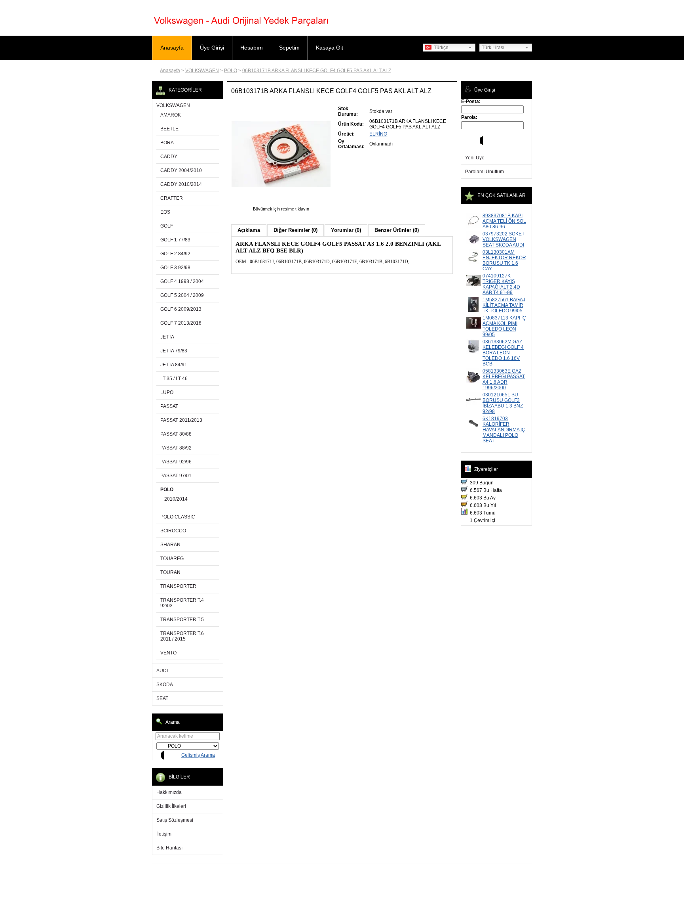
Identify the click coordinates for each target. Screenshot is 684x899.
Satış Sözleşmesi (174, 820)
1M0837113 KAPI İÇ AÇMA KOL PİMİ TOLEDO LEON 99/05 (504, 326)
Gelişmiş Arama (198, 755)
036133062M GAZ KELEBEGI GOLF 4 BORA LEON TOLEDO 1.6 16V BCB (503, 353)
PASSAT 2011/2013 (181, 420)
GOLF (166, 226)
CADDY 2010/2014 (181, 184)
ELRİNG (378, 134)
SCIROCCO (173, 531)
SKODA (164, 684)
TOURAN (170, 572)
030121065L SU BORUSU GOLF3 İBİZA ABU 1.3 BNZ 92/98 (503, 403)
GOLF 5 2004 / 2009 (182, 295)
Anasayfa (172, 47)
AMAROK (170, 115)
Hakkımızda (169, 792)
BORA (167, 142)
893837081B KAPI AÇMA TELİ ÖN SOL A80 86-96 (504, 221)
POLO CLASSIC (177, 517)
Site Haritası (169, 848)
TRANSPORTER (178, 586)
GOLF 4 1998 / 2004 (182, 281)
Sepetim (289, 47)
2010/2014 (176, 499)
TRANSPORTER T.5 (182, 619)
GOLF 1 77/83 (175, 240)
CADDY (168, 156)
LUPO (166, 392)
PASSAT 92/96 (176, 462)
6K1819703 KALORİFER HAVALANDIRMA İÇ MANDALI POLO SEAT (504, 430)
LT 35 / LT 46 (174, 378)
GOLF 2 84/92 (175, 253)
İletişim (163, 834)
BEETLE (169, 129)
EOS (165, 212)
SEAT (162, 698)
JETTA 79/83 (173, 351)
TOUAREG (172, 558)
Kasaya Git (329, 47)
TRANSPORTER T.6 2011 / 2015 (182, 636)
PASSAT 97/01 (176, 475)
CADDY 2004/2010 (181, 170)
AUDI (162, 670)
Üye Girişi (212, 47)
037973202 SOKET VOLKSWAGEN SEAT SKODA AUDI (503, 239)
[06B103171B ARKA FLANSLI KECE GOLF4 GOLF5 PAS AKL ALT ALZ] (281, 203)
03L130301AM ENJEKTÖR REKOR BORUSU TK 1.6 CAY (504, 260)
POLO (230, 70)
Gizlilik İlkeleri (171, 806)
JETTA (167, 337)
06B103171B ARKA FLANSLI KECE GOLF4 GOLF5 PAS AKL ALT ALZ (316, 70)
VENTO (168, 653)
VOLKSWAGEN (202, 70)
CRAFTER (171, 198)
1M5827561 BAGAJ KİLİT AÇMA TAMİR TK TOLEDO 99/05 (504, 305)
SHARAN (170, 544)
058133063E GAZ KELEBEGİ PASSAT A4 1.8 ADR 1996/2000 (504, 379)
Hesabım (251, 47)
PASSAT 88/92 (176, 448)
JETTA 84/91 (173, 364)
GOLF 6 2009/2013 (180, 309)
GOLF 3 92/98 (175, 267)
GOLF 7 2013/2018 (180, 323)
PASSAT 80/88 (176, 434)
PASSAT (169, 406)
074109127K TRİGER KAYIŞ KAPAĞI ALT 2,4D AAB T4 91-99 (501, 284)
